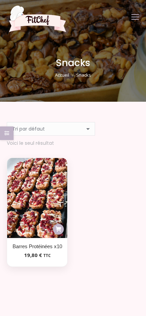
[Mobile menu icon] (135, 17)
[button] (58, 229)
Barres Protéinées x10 (37, 246)
